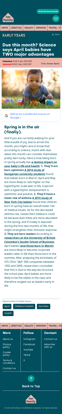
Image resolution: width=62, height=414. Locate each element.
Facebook (29, 344)
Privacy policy (7, 346)
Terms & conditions (9, 361)
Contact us (9, 368)
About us (8, 339)
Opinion (41, 27)
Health (28, 27)
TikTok (26, 355)
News (4, 27)
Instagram (29, 339)
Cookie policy (7, 353)
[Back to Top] (31, 378)
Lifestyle (16, 27)
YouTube (28, 350)
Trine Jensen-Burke (50, 63)
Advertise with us (49, 346)
